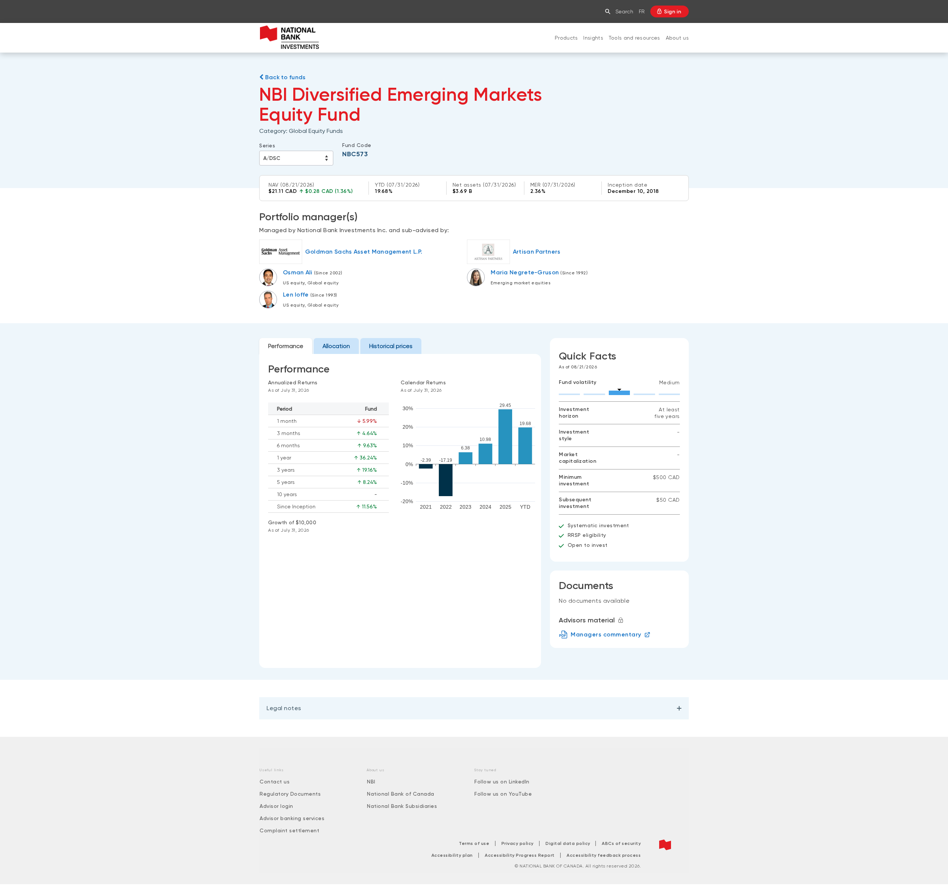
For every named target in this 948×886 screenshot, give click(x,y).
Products (566, 38)
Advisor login (276, 806)
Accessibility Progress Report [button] (520, 855)
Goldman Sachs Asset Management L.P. (364, 251)
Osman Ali (298, 272)
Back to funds (284, 77)
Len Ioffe (296, 294)
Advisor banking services (292, 818)
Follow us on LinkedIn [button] (502, 782)
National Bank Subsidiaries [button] (402, 806)
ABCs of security (621, 843)
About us (677, 38)
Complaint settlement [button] (289, 830)
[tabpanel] (400, 511)
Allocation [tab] (336, 346)
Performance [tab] (285, 346)
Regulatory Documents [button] (290, 794)
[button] (609, 11)
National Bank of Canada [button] (400, 794)
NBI (371, 782)
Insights (593, 38)
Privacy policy (517, 843)
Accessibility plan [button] (452, 855)
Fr (642, 11)
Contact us (275, 782)
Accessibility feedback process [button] (604, 855)
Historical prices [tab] (391, 346)
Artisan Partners (537, 251)
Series (267, 145)
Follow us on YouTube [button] (503, 794)
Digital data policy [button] (568, 843)
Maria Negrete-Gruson (525, 272)
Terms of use (474, 843)
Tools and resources (634, 38)
